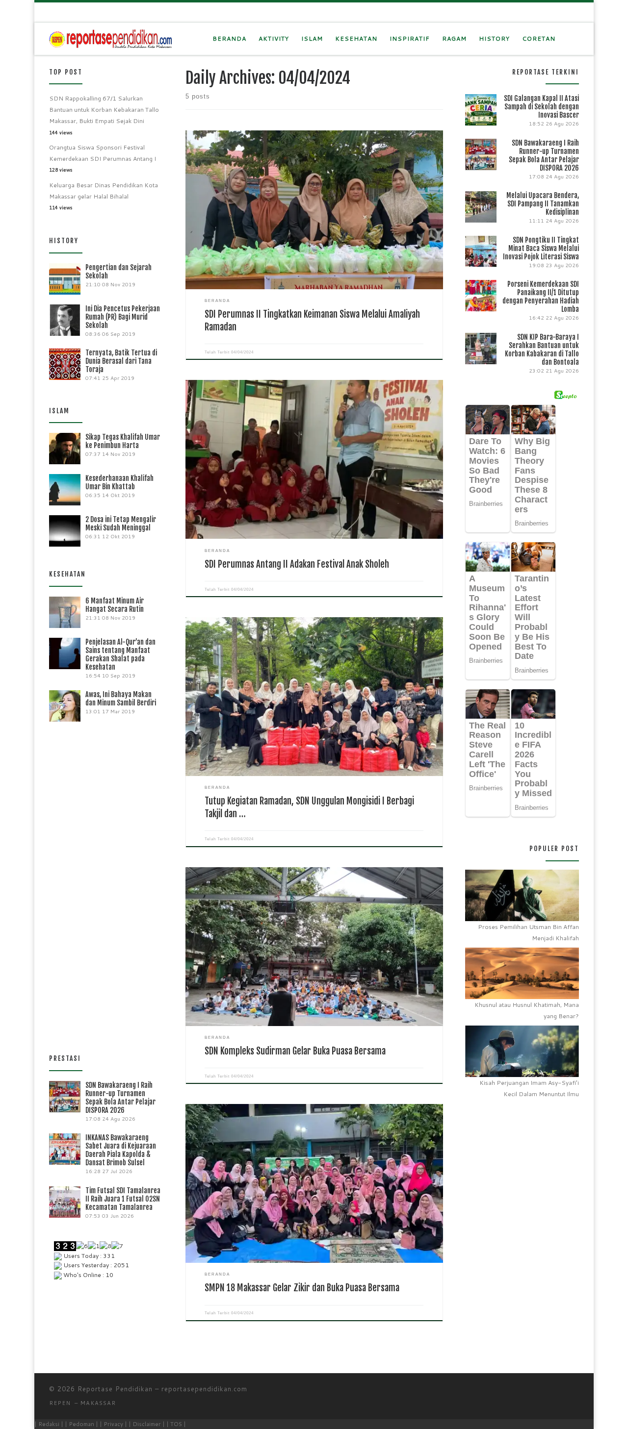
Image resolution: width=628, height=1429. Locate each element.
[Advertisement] (106, 884)
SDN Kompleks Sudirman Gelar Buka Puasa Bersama (295, 1051)
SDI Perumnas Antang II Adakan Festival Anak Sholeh (297, 564)
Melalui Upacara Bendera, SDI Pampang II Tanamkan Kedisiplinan (542, 203)
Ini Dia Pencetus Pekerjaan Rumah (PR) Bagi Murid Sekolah (122, 316)
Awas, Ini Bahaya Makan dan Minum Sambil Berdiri (120, 698)
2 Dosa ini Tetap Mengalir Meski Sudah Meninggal (120, 523)
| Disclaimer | (147, 1424)
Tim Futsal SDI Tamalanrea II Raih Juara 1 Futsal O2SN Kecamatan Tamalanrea (122, 1198)
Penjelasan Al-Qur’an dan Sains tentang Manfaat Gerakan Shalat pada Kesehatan (120, 654)
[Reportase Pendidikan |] (110, 38)
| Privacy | (113, 1424)
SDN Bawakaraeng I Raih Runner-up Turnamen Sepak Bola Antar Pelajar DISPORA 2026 (120, 1097)
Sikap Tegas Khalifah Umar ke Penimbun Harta (122, 441)
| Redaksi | (48, 1424)
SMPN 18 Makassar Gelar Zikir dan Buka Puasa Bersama (302, 1288)
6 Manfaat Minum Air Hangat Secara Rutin (114, 605)
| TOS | (176, 1424)
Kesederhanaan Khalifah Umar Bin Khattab (119, 482)
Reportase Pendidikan (115, 1388)
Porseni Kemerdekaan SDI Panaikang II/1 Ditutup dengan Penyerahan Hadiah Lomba (540, 296)
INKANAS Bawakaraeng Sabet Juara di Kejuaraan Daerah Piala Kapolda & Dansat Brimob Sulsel (120, 1150)
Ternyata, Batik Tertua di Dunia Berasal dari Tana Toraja (121, 361)
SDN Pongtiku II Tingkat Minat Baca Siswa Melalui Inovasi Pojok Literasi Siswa (541, 248)
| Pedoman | (81, 1424)
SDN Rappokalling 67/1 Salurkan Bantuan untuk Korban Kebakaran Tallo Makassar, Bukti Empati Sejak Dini (104, 109)
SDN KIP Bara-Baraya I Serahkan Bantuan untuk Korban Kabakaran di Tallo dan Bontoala (542, 349)
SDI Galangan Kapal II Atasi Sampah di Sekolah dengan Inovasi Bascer (541, 106)
